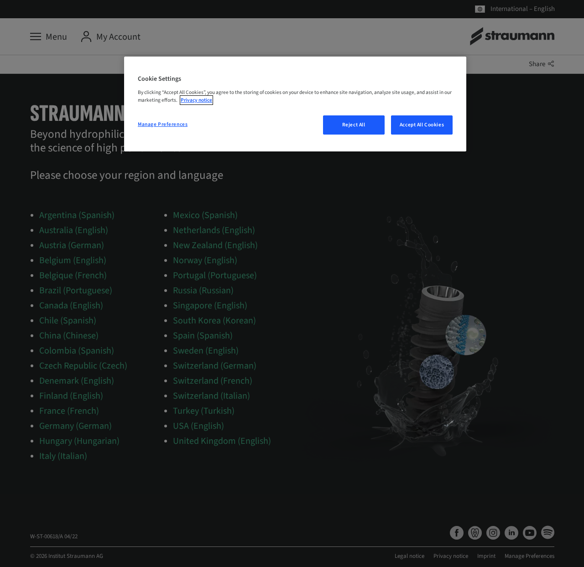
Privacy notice (196, 100)
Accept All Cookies (422, 125)
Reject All (353, 125)
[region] (295, 104)
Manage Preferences (163, 124)
